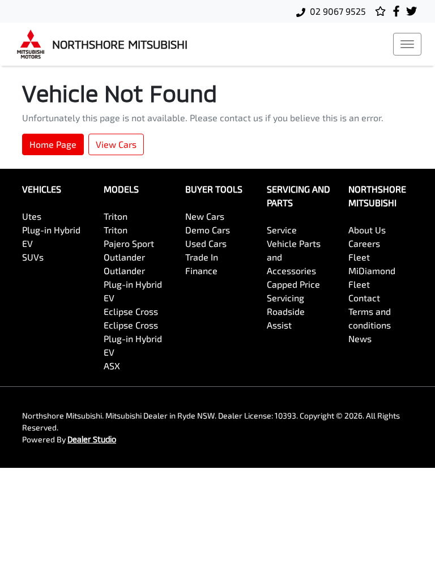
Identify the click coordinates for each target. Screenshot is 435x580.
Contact (364, 297)
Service (282, 229)
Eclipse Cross (131, 311)
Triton (115, 216)
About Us (367, 229)
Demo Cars (207, 229)
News (360, 338)
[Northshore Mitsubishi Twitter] (413, 11)
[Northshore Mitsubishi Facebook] (398, 11)
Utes (31, 216)
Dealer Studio (91, 439)
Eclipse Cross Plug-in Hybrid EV (133, 338)
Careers (364, 243)
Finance (201, 270)
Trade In (201, 256)
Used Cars (206, 243)
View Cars (116, 144)
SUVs (33, 256)
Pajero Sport (129, 243)
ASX (112, 365)
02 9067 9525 (338, 11)
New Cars (204, 216)
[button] (407, 44)
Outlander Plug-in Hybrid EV (133, 284)
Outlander (124, 256)
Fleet (359, 256)
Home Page (52, 144)
